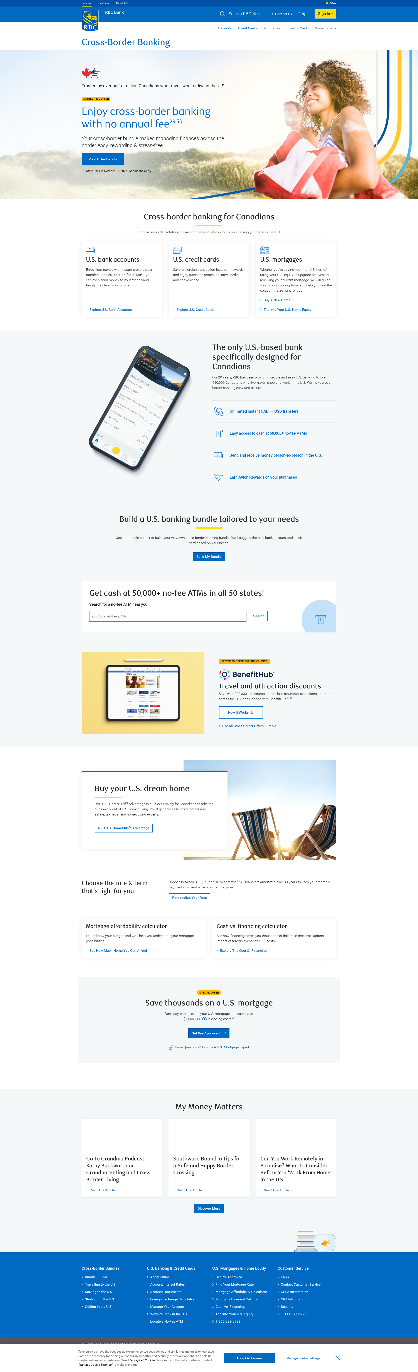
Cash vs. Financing (230, 1307)
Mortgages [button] (271, 28)
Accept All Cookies (249, 1358)
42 (233, 1018)
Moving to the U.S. (99, 1292)
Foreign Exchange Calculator (172, 1299)
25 (238, 881)
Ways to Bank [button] (325, 28)
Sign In (324, 13)
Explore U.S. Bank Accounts (110, 310)
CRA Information (293, 1299)
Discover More (209, 1208)
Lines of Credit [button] (298, 28)
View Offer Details (103, 159)
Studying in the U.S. (100, 1299)
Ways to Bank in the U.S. (169, 1314)
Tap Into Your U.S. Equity (234, 1314)
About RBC (122, 3)
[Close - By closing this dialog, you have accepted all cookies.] (337, 1357)
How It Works (234, 712)
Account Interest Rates (167, 1284)
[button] (242, 14)
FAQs (285, 1277)
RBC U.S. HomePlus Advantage (123, 828)
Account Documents (165, 1292)
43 (291, 698)
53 (179, 121)
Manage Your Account (167, 1307)
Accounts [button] (224, 28)
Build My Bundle (209, 557)
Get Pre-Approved (204, 1033)
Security (287, 1307)
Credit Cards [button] (247, 28)
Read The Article (100, 1190)
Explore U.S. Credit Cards (195, 310)
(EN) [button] (301, 14)
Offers (332, 3)
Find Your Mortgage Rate (235, 1284)
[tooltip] (204, 1019)
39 (288, 698)
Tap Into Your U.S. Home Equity (288, 310)
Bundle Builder (96, 1277)
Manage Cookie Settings (303, 1358)
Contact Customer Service (300, 1284)
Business (104, 3)
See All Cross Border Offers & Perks (249, 726)
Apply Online (160, 1277)
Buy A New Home (277, 300)
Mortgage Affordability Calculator (241, 1292)
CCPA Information (294, 1292)
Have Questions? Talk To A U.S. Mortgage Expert (212, 1047)
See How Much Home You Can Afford (116, 950)
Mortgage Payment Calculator (238, 1299)
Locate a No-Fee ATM (167, 1321)
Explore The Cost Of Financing (243, 950)
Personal (87, 3)
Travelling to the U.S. (100, 1284)
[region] (209, 1358)
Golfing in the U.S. (98, 1307)
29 (172, 121)
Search (258, 616)
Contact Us (282, 14)
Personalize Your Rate (189, 898)
